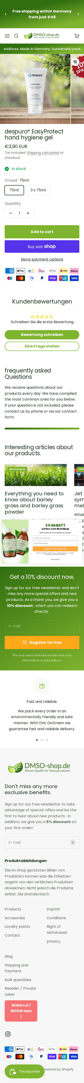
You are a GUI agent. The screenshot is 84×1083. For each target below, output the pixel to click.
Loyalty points (17, 926)
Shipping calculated (43, 152)
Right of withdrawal (57, 929)
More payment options (42, 259)
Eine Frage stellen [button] (42, 346)
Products (13, 909)
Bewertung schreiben (42, 334)
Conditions (56, 918)
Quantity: (13, 203)
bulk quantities (18, 979)
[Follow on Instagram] (8, 1034)
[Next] (78, 14)
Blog (9, 956)
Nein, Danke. (55, 559)
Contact (12, 935)
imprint (53, 909)
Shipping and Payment (16, 968)
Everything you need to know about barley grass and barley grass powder (34, 502)
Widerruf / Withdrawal (21, 1011)
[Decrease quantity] (11, 213)
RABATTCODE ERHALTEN (55, 549)
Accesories (15, 918)
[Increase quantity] (28, 213)
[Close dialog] (79, 522)
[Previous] (5, 14)
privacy (53, 941)
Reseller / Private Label (20, 991)
